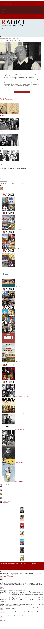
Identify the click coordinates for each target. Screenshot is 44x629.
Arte (2, 10)
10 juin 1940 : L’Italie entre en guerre (5, 162)
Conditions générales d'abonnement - (18, 563)
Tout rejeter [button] (11, 576)
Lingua (3, 13)
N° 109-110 (13, 40)
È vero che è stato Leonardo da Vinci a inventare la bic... (7, 2)
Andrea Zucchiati (4, 40)
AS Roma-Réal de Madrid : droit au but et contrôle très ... (8, 3)
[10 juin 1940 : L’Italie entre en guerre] (9, 161)
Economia (3, 9)
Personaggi (17, 40)
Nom (1, 176)
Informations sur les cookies (31, 563)
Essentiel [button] (1, 586)
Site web (1, 180)
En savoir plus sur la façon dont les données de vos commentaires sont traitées (28, 183)
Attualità (3, 9)
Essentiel (2, 587)
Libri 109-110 (2, 115)
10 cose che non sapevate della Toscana (5, 4)
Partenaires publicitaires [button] (3, 613)
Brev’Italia (3, 7)
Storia (3, 11)
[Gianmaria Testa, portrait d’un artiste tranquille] (9, 145)
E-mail (1, 178)
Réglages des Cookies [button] (3, 576)
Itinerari (3, 6)
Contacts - (25, 563)
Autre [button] (1, 616)
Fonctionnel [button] (1, 602)
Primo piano (4, 8)
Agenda (3, 13)
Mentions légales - (9, 563)
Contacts (3, 34)
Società (3, 12)
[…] (19, 188)
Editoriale (3, 6)
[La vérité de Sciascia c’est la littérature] (9, 129)
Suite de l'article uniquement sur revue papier (22, 91)
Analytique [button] (1, 609)
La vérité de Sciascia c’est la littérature (5, 131)
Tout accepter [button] (8, 576)
